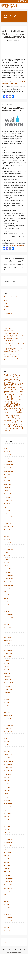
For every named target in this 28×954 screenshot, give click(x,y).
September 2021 (8, 585)
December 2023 (8, 516)
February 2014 (8, 872)
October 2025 (8, 468)
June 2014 (7, 859)
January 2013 (7, 914)
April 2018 (7, 709)
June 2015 (7, 819)
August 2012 (7, 930)
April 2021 (7, 601)
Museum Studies (15, 412)
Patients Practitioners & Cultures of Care (14, 419)
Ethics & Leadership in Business (13, 390)
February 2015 (8, 833)
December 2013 (8, 878)
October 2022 (8, 552)
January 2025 (7, 490)
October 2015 (8, 806)
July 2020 (6, 631)
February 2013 (8, 911)
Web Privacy (13, 951)
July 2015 (6, 816)
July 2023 (6, 533)
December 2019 (8, 647)
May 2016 (6, 784)
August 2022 (7, 556)
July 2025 (6, 477)
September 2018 (8, 692)
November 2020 (8, 617)
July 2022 (6, 559)
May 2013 (6, 901)
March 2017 (7, 751)
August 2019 (7, 657)
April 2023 (7, 539)
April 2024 (7, 510)
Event (5, 300)
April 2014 (7, 865)
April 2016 (7, 787)
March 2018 (7, 712)
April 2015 (7, 826)
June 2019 (7, 663)
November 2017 (8, 725)
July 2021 (6, 591)
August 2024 (7, 503)
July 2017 (6, 738)
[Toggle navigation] (26, 6)
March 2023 (7, 543)
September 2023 (8, 526)
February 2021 (8, 608)
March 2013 (7, 907)
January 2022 (7, 572)
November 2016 (8, 764)
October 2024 (8, 500)
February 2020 (8, 640)
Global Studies (14, 403)
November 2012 (8, 920)
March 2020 (7, 637)
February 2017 (8, 754)
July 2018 (6, 699)
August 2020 (7, 627)
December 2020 (8, 614)
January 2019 (7, 679)
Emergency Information (12, 949)
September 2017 (8, 732)
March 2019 (7, 673)
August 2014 (7, 852)
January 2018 (7, 718)
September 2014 (8, 849)
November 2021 (8, 578)
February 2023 (8, 546)
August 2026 (7, 445)
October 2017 (8, 728)
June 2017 (7, 741)
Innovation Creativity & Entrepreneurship (13, 409)
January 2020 (7, 644)
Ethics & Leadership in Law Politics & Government (13, 397)
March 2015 (7, 829)
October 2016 (8, 767)
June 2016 (7, 780)
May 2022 (7, 565)
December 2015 (8, 800)
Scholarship (6, 422)
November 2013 (8, 881)
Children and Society (8, 377)
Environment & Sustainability (14, 386)
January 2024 (7, 513)
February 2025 (8, 487)
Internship (19, 27)
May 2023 (7, 536)
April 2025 (7, 481)
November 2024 (8, 497)
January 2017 (7, 758)
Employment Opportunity (11, 297)
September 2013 (8, 888)
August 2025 (7, 474)
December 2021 (8, 575)
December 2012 (8, 917)
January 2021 (7, 611)
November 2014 (8, 842)
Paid (15, 415)
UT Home (4, 949)
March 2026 (7, 455)
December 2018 (8, 683)
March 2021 (7, 604)
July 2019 (6, 660)
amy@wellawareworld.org (17, 245)
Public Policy (16, 420)
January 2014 (7, 875)
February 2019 (8, 676)
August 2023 (7, 529)
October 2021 (8, 582)
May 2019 (6, 666)
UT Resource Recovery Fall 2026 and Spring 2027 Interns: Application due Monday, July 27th (14, 350)
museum (6, 412)
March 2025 (7, 484)
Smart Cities (11, 422)
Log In (5, 942)
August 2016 (7, 774)
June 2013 (7, 898)
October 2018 (8, 689)
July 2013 (6, 894)
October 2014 (8, 846)
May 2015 (6, 823)
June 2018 (7, 702)
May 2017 (6, 745)
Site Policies (20, 949)
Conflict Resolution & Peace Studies (12, 379)
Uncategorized (8, 313)
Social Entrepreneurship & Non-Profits (14, 424)
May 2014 (6, 862)
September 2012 (8, 927)
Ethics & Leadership (13, 388)
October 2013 (8, 885)
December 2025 (8, 461)
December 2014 (8, 839)
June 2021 (7, 595)
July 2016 (6, 777)
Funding (6, 303)
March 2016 (7, 790)
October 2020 (8, 621)
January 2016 (7, 797)
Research (6, 310)
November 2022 (8, 549)
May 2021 (6, 598)
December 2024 (8, 494)
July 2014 (6, 855)
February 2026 (8, 458)
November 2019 (8, 650)
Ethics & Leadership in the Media (13, 400)
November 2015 (8, 803)
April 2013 (7, 904)
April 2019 (7, 670)
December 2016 (8, 761)
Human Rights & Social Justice (12, 406)
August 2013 (7, 891)
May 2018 (6, 705)
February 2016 (8, 793)
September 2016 (8, 771)
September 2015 (8, 810)
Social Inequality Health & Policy (13, 428)
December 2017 (8, 722)
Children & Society (13, 375)
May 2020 (7, 634)
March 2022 (7, 569)
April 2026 (7, 451)
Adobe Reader (20, 951)
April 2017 (7, 748)
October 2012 (8, 924)
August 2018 (7, 696)
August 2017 (7, 735)
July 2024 (6, 507)
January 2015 (7, 836)
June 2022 (7, 562)
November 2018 (8, 686)
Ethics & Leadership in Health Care (14, 393)
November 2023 (8, 520)
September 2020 (9, 624)
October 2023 (8, 523)
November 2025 (8, 464)
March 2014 (7, 868)
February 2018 (8, 715)
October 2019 (8, 653)
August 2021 (7, 588)
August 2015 (7, 813)
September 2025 (9, 471)
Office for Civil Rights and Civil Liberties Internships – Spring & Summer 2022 (13, 34)
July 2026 (6, 448)
